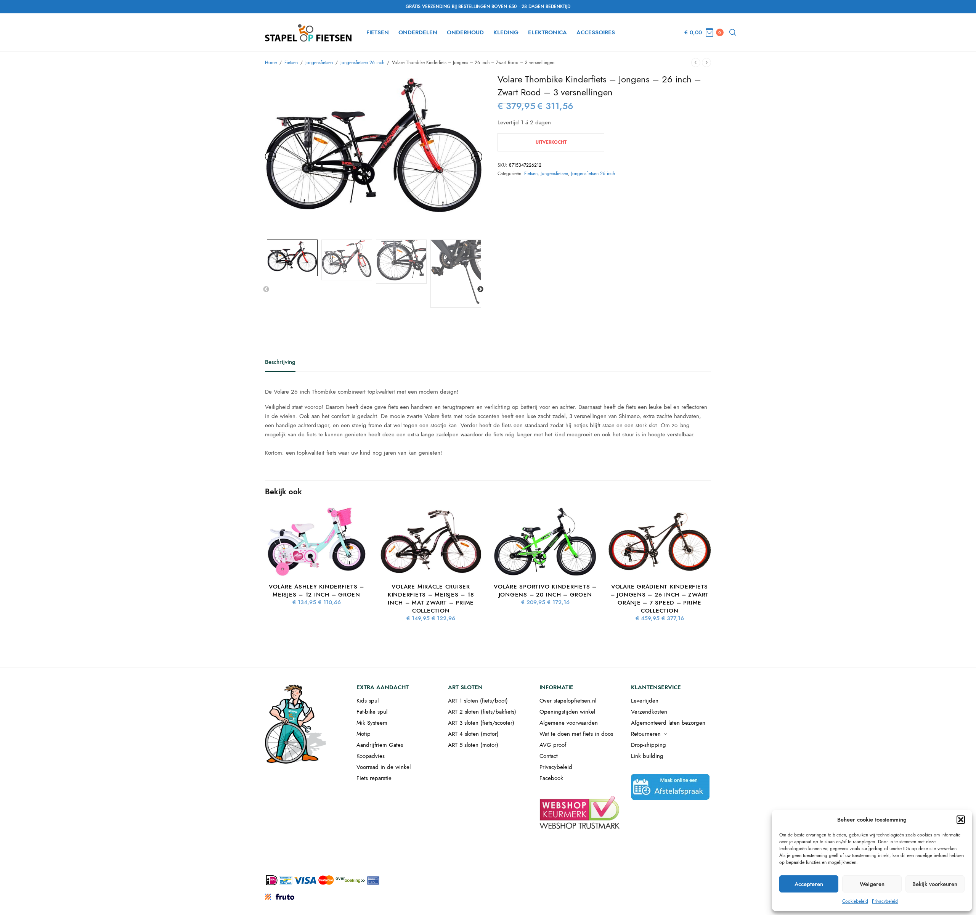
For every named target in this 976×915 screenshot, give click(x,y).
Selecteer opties (316, 563)
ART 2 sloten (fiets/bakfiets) (482, 712)
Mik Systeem (371, 723)
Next (480, 289)
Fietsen (377, 32)
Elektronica (547, 32)
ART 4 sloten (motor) (473, 734)
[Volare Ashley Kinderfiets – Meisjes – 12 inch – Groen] (316, 541)
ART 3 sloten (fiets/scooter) (481, 723)
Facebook (551, 778)
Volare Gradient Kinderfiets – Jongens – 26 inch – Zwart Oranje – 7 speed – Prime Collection (659, 598)
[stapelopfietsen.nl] (309, 32)
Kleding (505, 32)
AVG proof (552, 745)
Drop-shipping (648, 745)
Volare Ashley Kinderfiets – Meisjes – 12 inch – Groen (316, 590)
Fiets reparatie (374, 778)
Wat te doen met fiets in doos (576, 734)
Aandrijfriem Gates (379, 745)
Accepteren (809, 884)
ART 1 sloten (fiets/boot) (478, 700)
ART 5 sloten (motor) (473, 745)
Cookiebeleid (855, 901)
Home (271, 62)
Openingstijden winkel (567, 712)
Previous (266, 289)
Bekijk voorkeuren (934, 884)
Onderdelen (417, 32)
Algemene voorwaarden (568, 723)
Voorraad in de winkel (383, 767)
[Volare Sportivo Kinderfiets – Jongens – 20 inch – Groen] (545, 541)
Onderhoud (465, 32)
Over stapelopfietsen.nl (567, 700)
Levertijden (644, 700)
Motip (363, 734)
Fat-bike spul (371, 712)
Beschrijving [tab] (280, 362)
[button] (961, 819)
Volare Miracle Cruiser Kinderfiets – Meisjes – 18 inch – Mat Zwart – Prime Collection (431, 598)
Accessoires (595, 32)
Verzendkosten (649, 712)
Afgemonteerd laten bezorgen (668, 723)
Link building (647, 756)
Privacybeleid (885, 901)
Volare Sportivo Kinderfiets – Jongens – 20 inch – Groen (545, 590)
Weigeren (872, 884)
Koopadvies (370, 756)
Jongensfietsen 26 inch (362, 62)
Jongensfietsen (319, 62)
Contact (548, 756)
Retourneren (646, 734)
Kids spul (367, 700)
